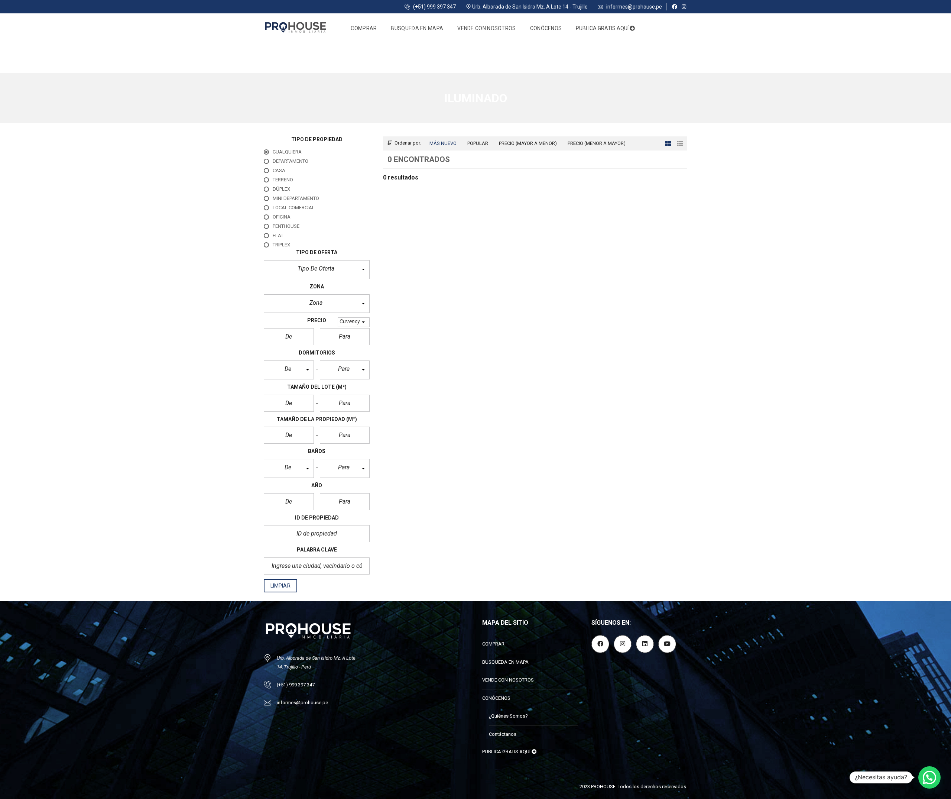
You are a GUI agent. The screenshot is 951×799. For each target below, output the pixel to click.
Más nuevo (443, 143)
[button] (317, 269)
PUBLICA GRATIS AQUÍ (603, 28)
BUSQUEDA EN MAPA (417, 28)
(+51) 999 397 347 (434, 7)
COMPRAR (364, 28)
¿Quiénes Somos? (508, 716)
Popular (477, 143)
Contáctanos (502, 734)
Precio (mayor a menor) (528, 143)
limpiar (280, 586)
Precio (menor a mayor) (597, 143)
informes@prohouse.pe (633, 7)
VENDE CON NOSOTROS (486, 28)
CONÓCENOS (546, 28)
